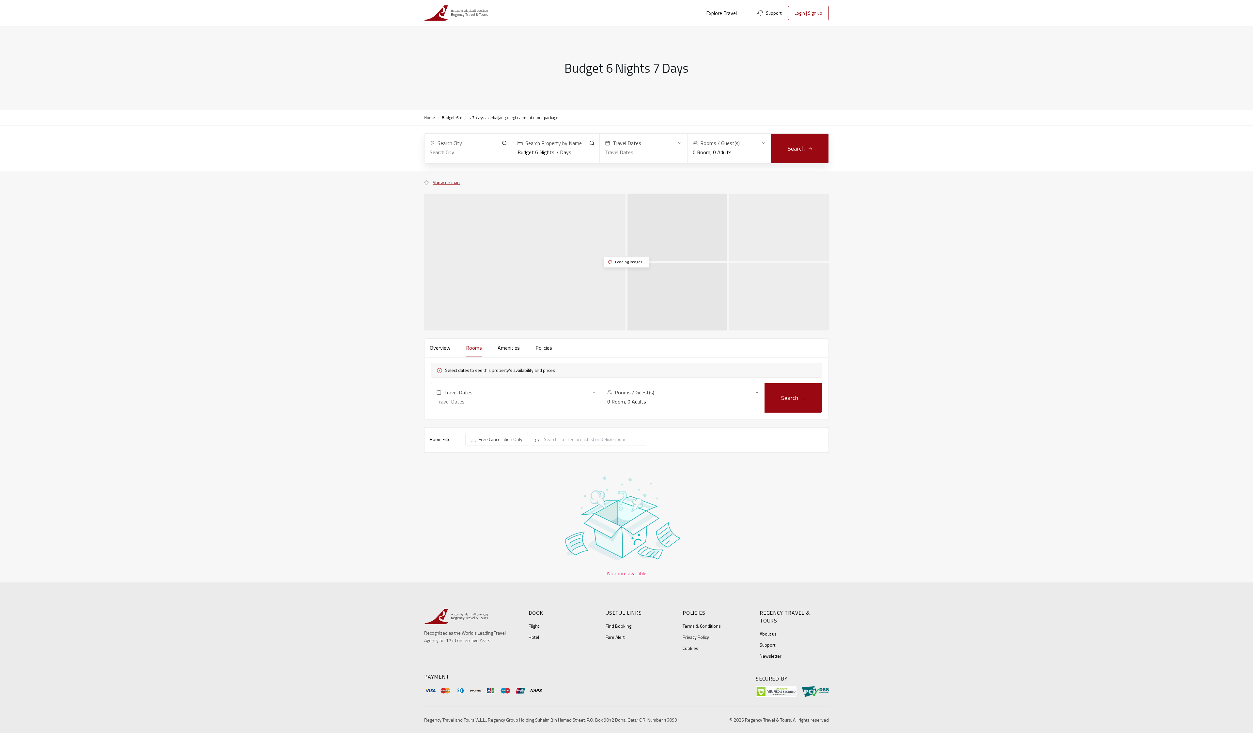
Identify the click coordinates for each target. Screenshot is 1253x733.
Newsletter (770, 655)
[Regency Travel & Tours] (456, 13)
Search (796, 148)
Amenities (509, 348)
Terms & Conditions (702, 626)
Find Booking (618, 626)
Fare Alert (615, 637)
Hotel (534, 637)
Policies (543, 348)
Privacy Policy (696, 637)
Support (767, 644)
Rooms (474, 348)
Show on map (446, 182)
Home (429, 117)
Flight (534, 626)
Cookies (690, 648)
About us (768, 633)
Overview (440, 348)
